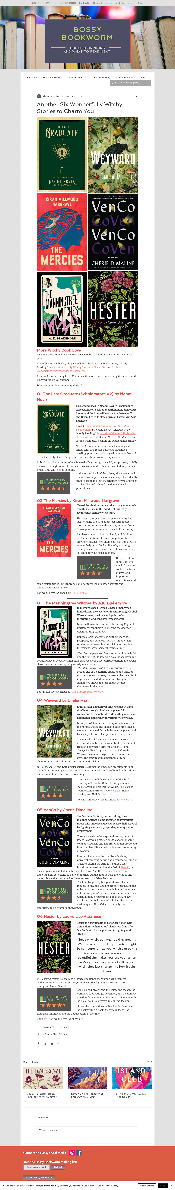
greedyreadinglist (47, 1027)
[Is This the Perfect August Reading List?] (132, 1078)
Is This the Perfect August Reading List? (131, 1095)
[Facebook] (78, 1153)
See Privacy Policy (110, 1185)
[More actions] (136, 96)
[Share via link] (58, 1043)
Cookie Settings (147, 1185)
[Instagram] (72, 1153)
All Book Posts (30, 77)
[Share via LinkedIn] (51, 1043)
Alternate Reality (102, 77)
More (142, 77)
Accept (163, 1185)
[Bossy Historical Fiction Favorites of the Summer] (43, 1078)
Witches (63, 1034)
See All (148, 1061)
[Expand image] (62, 154)
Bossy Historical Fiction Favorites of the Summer (42, 1095)
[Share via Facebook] (38, 1043)
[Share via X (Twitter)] (45, 1043)
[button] (39, 1178)
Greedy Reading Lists (78, 77)
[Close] (171, 1185)
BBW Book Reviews (52, 77)
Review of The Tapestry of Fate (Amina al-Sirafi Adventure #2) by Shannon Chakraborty (87, 1095)
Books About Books (125, 77)
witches (63, 1027)
